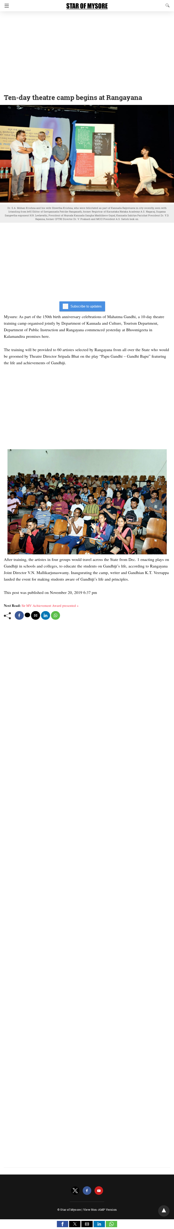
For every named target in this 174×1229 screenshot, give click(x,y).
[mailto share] (35, 615)
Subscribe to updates (86, 306)
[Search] (166, 5)
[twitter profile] (75, 1190)
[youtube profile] (98, 1190)
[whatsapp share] (55, 615)
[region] (87, 51)
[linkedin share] (45, 615)
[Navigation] (5, 5)
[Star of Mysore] (87, 4)
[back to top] (163, 1211)
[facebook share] (19, 615)
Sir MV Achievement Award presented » (50, 605)
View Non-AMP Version (100, 1210)
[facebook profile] (87, 1190)
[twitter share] (27, 615)
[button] (62, 1224)
